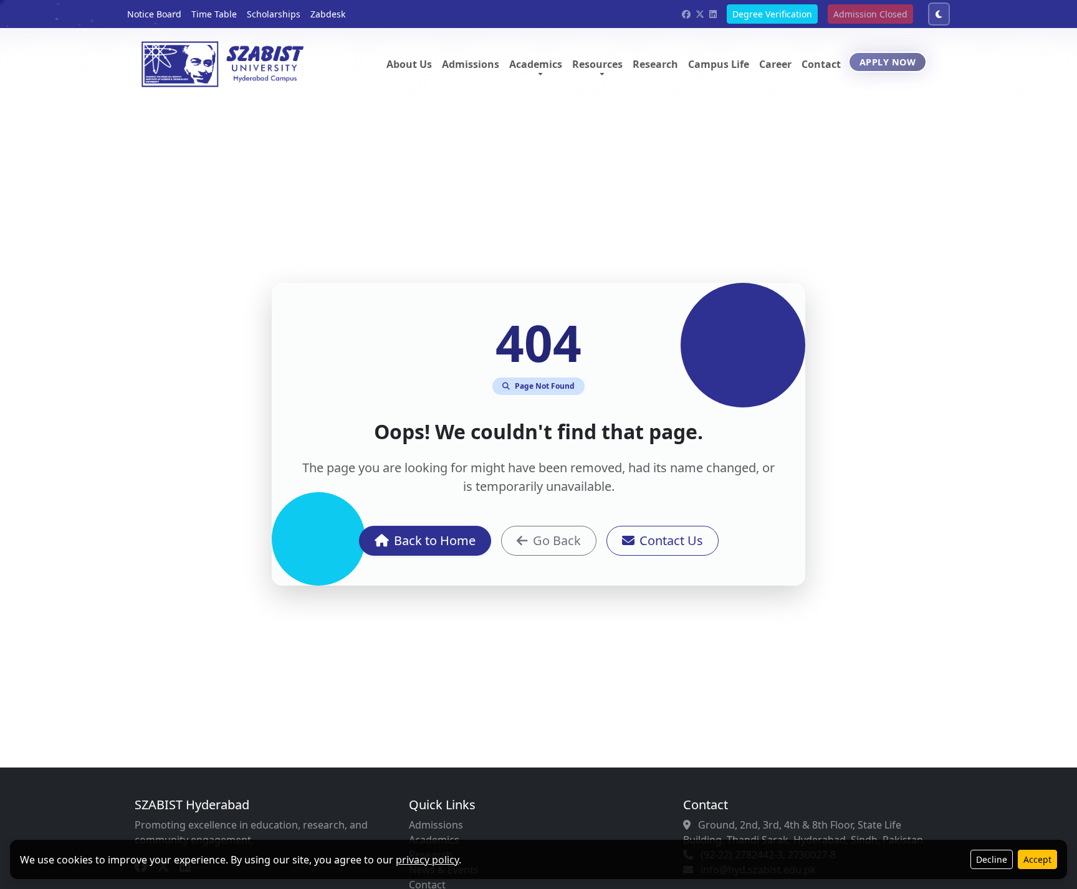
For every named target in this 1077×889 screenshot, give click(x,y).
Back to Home (435, 540)
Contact (821, 64)
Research (655, 64)
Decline (991, 859)
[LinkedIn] (713, 14)
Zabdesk (327, 14)
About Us (409, 64)
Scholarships (273, 14)
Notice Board (154, 14)
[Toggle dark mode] (939, 14)
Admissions (470, 64)
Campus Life (718, 64)
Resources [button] (597, 64)
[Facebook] (686, 14)
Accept (1037, 859)
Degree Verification (772, 14)
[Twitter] (700, 14)
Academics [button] (535, 64)
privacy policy (427, 860)
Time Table (214, 14)
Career (775, 64)
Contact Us (671, 540)
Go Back (557, 540)
